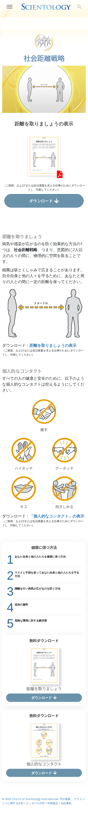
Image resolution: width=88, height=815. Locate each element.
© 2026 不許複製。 (38, 799)
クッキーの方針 (35, 803)
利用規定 (52, 803)
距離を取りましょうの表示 (53, 345)
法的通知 (66, 803)
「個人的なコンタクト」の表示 (57, 516)
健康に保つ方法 (44, 547)
